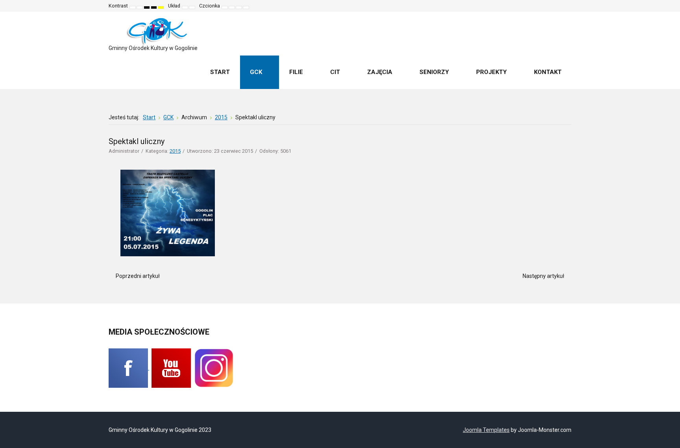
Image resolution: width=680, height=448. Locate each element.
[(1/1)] (167, 213)
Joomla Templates (486, 430)
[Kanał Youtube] (171, 368)
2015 (175, 151)
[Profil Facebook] (129, 368)
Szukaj (560, 6)
